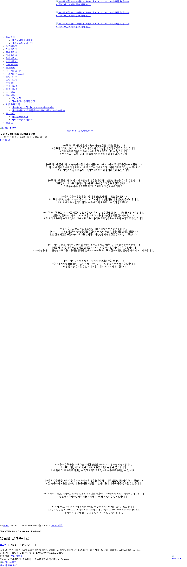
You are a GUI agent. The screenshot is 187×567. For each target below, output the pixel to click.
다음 (7, 140)
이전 (2, 140)
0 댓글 (59, 525)
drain (53, 525)
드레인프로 (17, 556)
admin (6, 525)
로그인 (3, 545)
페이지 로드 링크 (9, 565)
